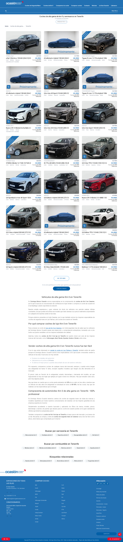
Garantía (98, 501)
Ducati (36, 488)
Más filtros (115, 11)
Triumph (64, 515)
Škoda (63, 488)
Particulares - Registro (101, 510)
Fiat (36, 497)
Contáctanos (61, 288)
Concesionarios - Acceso (102, 504)
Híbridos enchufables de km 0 (47, 448)
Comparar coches (76, 5)
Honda (36, 509)
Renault (37, 503)
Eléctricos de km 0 (66, 448)
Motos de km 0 (78, 461)
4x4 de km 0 (95, 435)
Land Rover (64, 512)
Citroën (36, 522)
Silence (63, 518)
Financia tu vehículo (101, 516)
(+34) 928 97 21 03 (11, 495)
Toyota (36, 506)
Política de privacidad (101, 491)
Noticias (94, 5)
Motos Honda (38, 515)
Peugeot (63, 500)
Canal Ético (99, 513)
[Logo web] (14, 3)
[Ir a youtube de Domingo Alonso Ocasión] (100, 483)
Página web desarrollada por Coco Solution (89, 540)
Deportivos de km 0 (63, 435)
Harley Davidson (39, 512)
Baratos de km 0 (30, 461)
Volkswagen (38, 491)
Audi (63, 485)
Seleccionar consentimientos (102, 528)
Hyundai (64, 506)
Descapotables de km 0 (80, 435)
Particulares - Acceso (101, 507)
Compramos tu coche (62, 5)
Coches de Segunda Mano (33, 5)
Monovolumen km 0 (31, 435)
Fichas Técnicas (100, 525)
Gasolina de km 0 (95, 448)
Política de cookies (100, 494)
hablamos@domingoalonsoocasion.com (15, 498)
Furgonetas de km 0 (93, 461)
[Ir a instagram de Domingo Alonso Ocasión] (104, 483)
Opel (63, 494)
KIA (62, 497)
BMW (36, 494)
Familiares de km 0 (47, 435)
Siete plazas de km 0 (46, 461)
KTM (63, 509)
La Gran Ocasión (104, 5)
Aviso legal (98, 488)
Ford (63, 503)
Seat (36, 485)
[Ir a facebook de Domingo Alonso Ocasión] (107, 483)
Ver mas (62, 278)
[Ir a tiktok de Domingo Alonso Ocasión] (97, 483)
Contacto (87, 5)
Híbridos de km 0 (29, 448)
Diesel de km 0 (81, 448)
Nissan (63, 491)
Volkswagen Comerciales (41, 500)
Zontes (36, 518)
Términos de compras (101, 498)
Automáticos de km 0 (63, 461)
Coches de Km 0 (48, 5)
